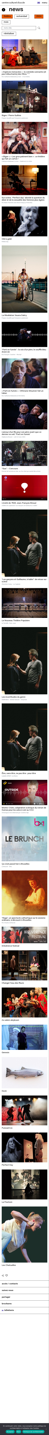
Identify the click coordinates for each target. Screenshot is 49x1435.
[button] (38, 3)
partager (6, 1297)
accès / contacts (10, 1284)
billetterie (9, 1310)
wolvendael (21, 16)
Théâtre (7, 16)
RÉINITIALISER (9, 34)
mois (6, 22)
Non (18, 1432)
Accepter (10, 1432)
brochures (7, 1304)
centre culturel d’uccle (13, 3)
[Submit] (39, 28)
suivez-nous (7, 1290)
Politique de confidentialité (33, 1432)
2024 (38, 16)
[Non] (46, 1429)
